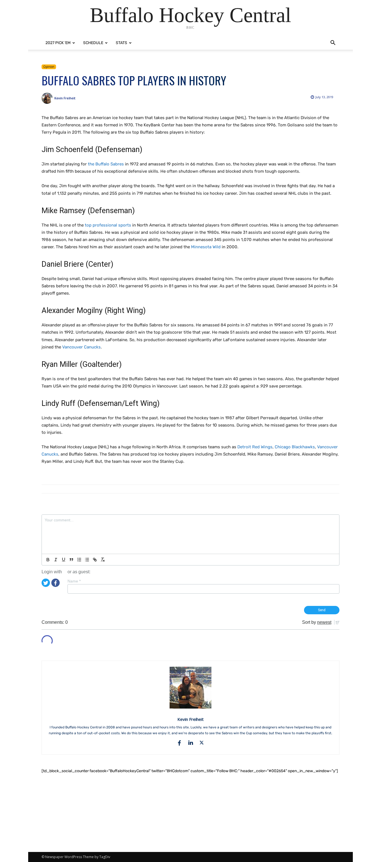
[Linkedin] (190, 743)
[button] (332, 43)
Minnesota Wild (206, 246)
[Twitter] (46, 582)
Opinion (48, 67)
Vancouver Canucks (81, 347)
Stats (121, 42)
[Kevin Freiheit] (48, 98)
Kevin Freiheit (64, 98)
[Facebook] (55, 582)
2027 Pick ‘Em (58, 42)
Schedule (93, 42)
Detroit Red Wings (255, 446)
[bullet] (87, 559)
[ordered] (79, 559)
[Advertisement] (190, 813)
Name (74, 581)
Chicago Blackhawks (295, 446)
